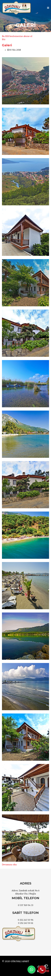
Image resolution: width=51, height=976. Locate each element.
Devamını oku (9, 864)
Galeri (7, 45)
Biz (3, 39)
